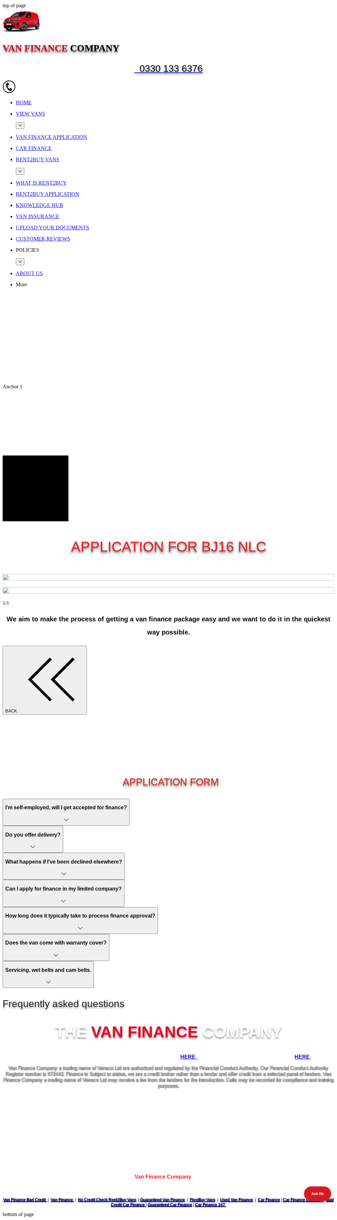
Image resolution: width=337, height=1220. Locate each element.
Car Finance (269, 1200)
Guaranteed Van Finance (162, 1200)
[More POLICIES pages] (20, 261)
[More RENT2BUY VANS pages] (20, 171)
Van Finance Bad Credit (25, 1200)
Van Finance (62, 1200)
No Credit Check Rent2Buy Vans (107, 1200)
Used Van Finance (236, 1200)
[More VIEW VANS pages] (20, 125)
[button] (175, 250)
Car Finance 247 (210, 1205)
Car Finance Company (303, 1200)
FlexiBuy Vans (202, 1200)
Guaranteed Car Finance (170, 1205)
